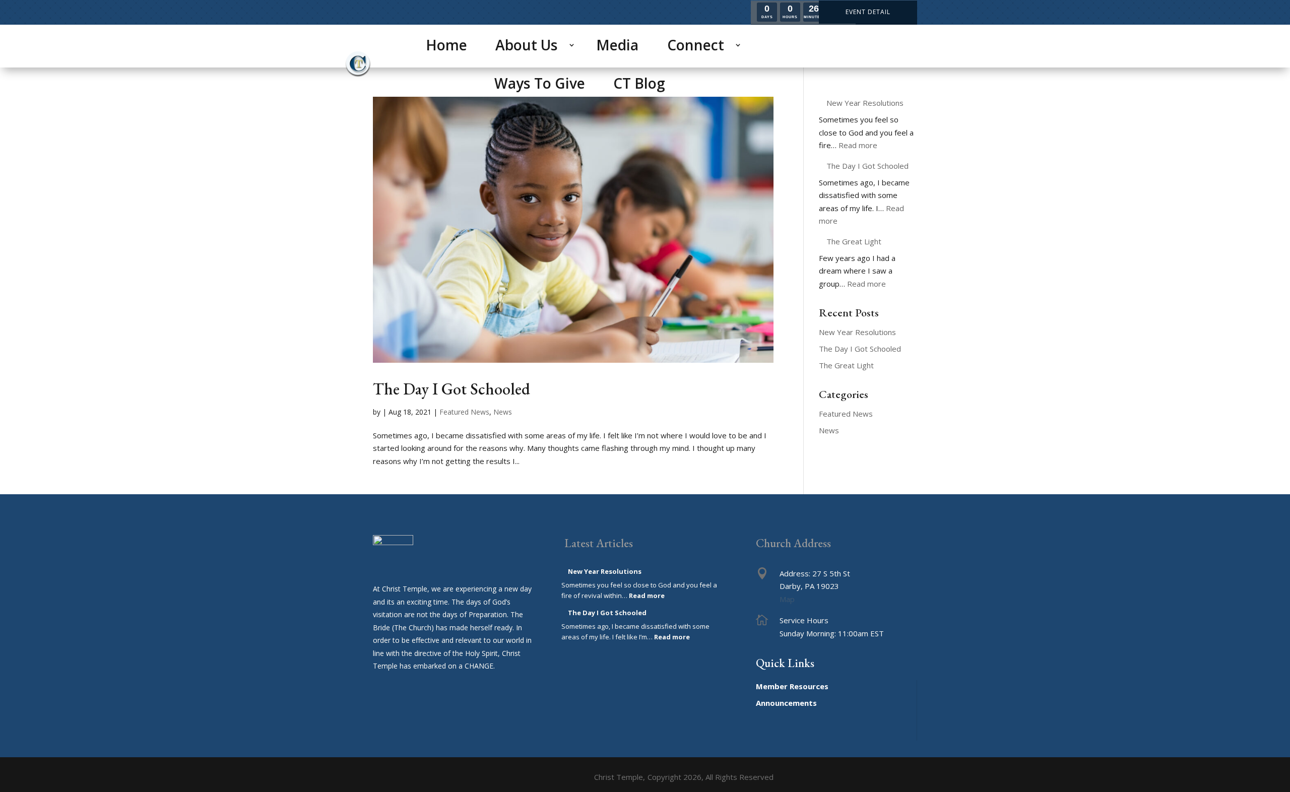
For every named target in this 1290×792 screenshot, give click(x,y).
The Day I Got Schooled (451, 389)
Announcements (786, 703)
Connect (695, 44)
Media (617, 44)
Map (787, 599)
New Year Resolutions (865, 103)
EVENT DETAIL (868, 12)
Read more (857, 145)
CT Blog (639, 83)
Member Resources (792, 686)
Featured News (464, 412)
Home (446, 44)
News (502, 412)
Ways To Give (539, 83)
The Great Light (853, 241)
